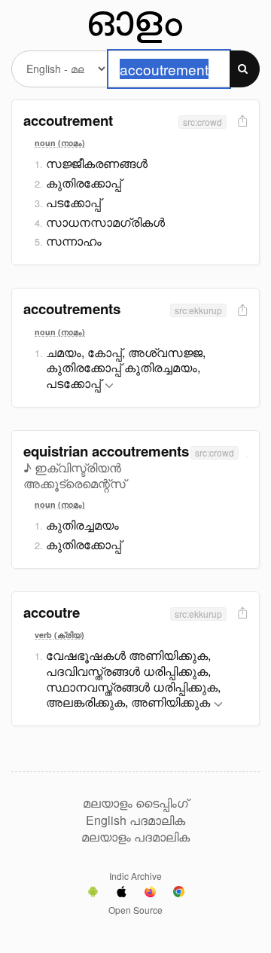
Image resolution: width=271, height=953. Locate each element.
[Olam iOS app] (121, 893)
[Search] (245, 68)
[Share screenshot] (241, 121)
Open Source (135, 909)
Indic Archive (135, 875)
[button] (109, 386)
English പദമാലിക (135, 820)
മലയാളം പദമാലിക (135, 837)
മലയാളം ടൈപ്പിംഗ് (135, 803)
